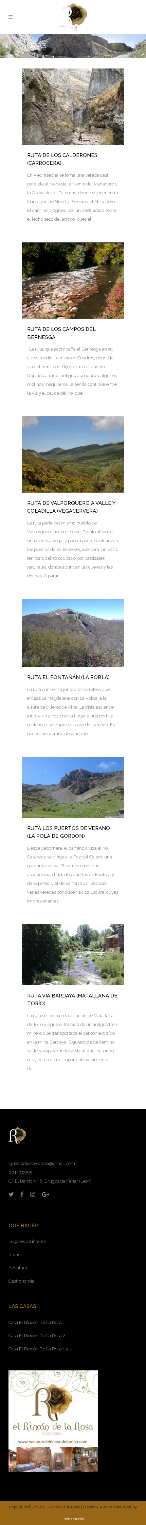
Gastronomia (21, 1281)
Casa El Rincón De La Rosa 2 (36, 1335)
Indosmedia (73, 1519)
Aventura (17, 1267)
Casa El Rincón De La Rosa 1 (36, 1322)
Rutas (14, 1254)
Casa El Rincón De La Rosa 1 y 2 (40, 1348)
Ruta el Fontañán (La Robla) (68, 677)
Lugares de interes (26, 1241)
